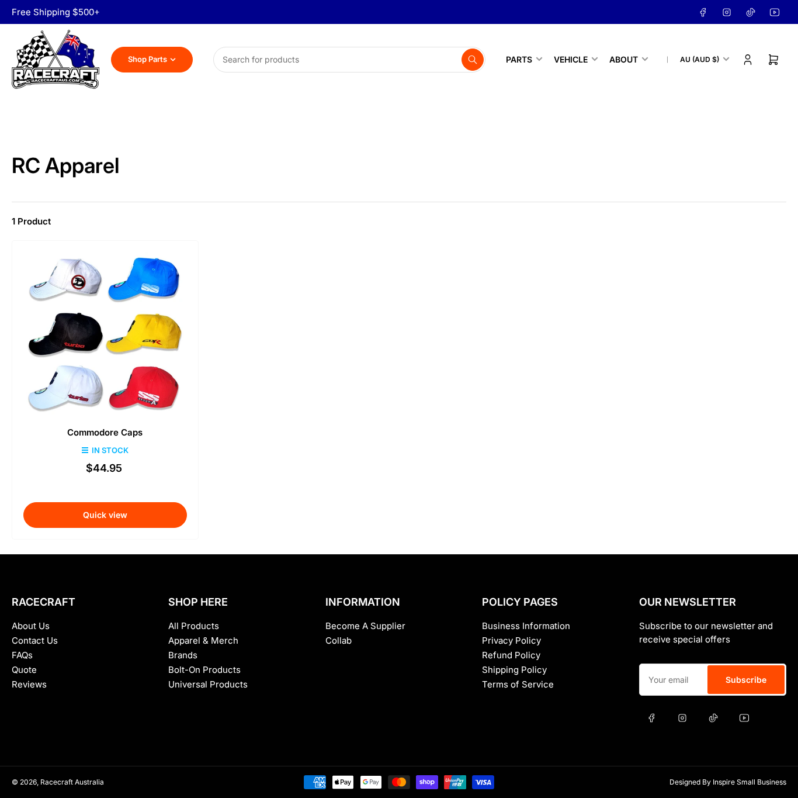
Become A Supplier (365, 625)
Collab (338, 640)
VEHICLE (571, 59)
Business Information (526, 625)
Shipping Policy (514, 669)
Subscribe (746, 680)
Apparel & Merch (203, 640)
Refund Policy (511, 655)
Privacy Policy (511, 640)
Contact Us (35, 640)
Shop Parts (147, 59)
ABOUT (623, 59)
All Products (193, 625)
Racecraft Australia (72, 782)
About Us (31, 625)
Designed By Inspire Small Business (727, 782)
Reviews (29, 684)
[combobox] (349, 59)
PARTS (519, 59)
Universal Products (208, 684)
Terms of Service (518, 684)
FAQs (22, 655)
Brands (182, 655)
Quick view (105, 515)
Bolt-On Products (204, 669)
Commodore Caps (105, 432)
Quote (24, 669)
